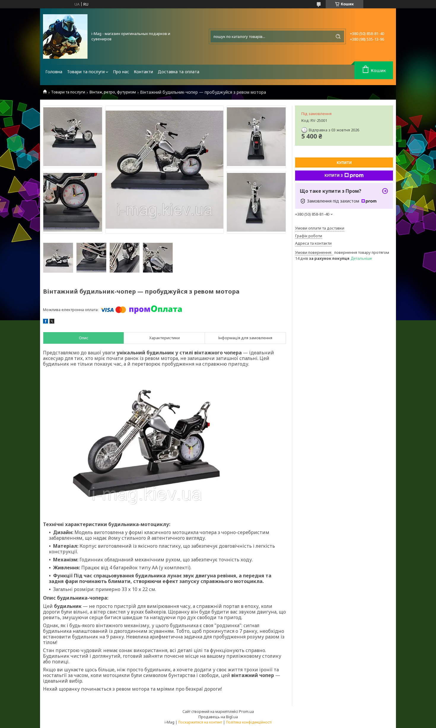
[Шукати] (338, 36)
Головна (53, 71)
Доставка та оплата (178, 71)
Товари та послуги (86, 71)
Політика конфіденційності (249, 722)
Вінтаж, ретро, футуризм (113, 92)
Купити (344, 162)
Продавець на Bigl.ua (218, 716)
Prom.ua (246, 711)
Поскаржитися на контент (200, 722)
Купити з (333, 175)
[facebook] (45, 322)
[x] (52, 322)
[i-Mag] (65, 36)
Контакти (143, 71)
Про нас (121, 71)
